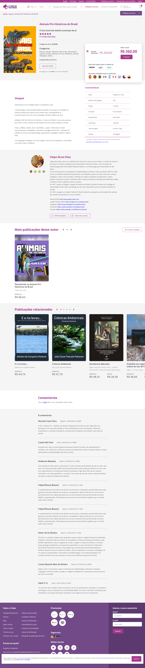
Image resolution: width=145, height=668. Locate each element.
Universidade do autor (29, 624)
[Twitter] (53, 647)
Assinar (118, 631)
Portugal (73, 1)
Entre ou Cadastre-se (127, 6)
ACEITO (136, 659)
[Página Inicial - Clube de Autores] (10, 7)
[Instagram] (67, 647)
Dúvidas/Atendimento (10, 613)
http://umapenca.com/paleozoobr (77, 202)
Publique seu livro (107, 1)
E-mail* (115, 620)
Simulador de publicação (33, 636)
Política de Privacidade (23, 660)
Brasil (65, 1)
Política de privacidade (29, 613)
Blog (4, 621)
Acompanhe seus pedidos (126, 1)
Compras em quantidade (109, 7)
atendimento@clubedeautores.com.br (97, 142)
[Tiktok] (73, 647)
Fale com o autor (81, 216)
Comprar (126, 57)
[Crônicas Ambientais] (69, 337)
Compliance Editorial (29, 617)
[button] (63, 230)
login (45, 402)
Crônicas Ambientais (61, 364)
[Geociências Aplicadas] (106, 337)
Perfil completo (60, 216)
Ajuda (140, 1)
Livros (11, 14)
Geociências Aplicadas (99, 364)
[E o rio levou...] (32, 337)
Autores (5, 617)
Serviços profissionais (29, 621)
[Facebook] (60, 647)
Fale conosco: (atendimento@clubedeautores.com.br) (21, 652)
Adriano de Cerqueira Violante (25, 367)
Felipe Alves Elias (48, 37)
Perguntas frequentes (10, 648)
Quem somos (8, 624)
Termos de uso (8, 632)
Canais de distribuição (29, 632)
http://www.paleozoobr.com (69, 199)
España (81, 1)
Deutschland (90, 1)
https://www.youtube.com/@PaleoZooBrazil (71, 209)
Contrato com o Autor (10, 636)
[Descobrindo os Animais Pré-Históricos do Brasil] (32, 258)
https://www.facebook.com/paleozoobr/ (71, 207)
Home (5, 14)
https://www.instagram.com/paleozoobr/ (72, 204)
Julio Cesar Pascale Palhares (61, 367)
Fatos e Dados (8, 628)
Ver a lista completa (132, 230)
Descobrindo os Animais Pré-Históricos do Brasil (28, 285)
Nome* (115, 612)
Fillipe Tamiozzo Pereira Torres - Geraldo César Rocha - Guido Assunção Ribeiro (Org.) (104, 368)
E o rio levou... (21, 364)
